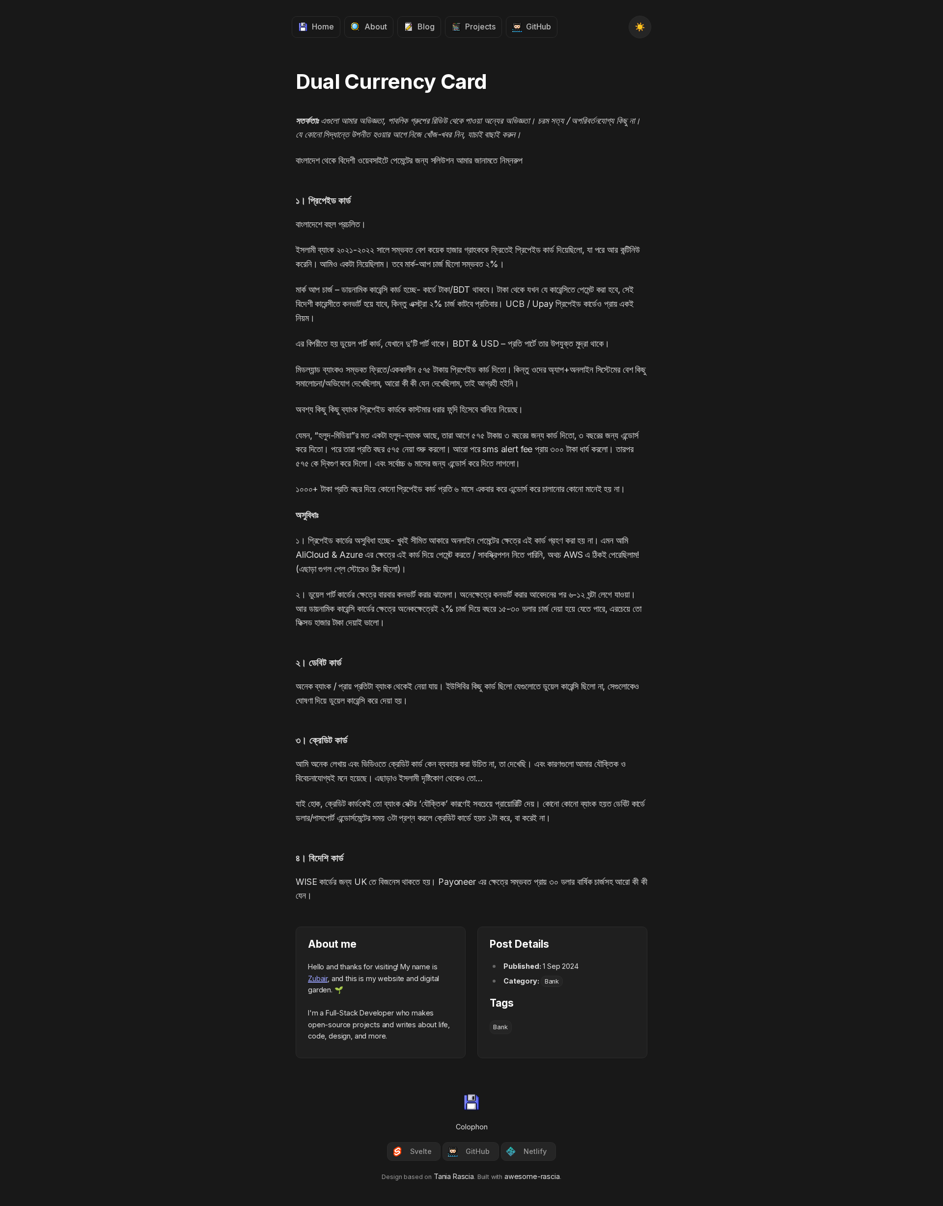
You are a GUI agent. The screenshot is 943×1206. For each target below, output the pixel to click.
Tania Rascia (454, 1176)
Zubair (318, 978)
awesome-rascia (532, 1176)
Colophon (472, 1127)
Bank (552, 981)
